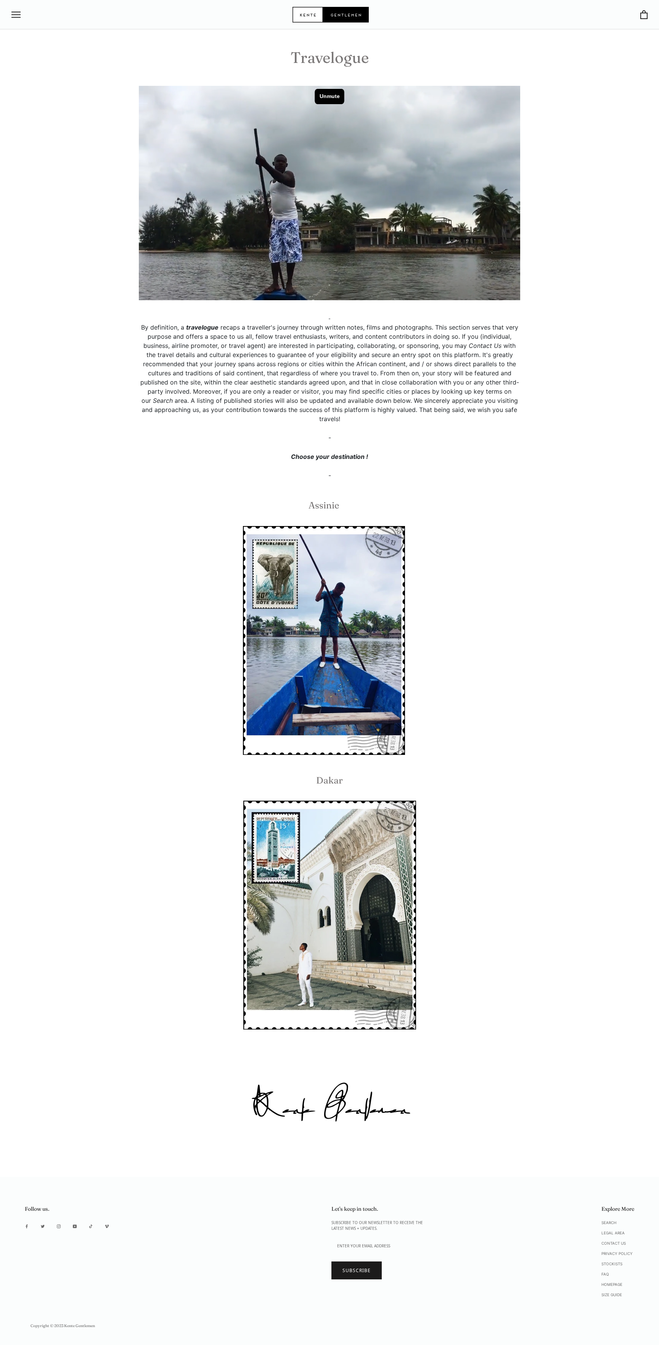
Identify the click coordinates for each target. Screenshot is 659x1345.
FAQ (605, 1274)
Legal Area (613, 1233)
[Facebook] (27, 1226)
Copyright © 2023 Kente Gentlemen (63, 1325)
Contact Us (613, 1243)
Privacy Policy (617, 1253)
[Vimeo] (107, 1226)
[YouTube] (75, 1226)
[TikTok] (91, 1226)
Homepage (611, 1284)
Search (608, 1222)
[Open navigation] (16, 14)
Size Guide (611, 1294)
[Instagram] (59, 1226)
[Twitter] (43, 1226)
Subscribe (356, 1270)
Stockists (611, 1263)
